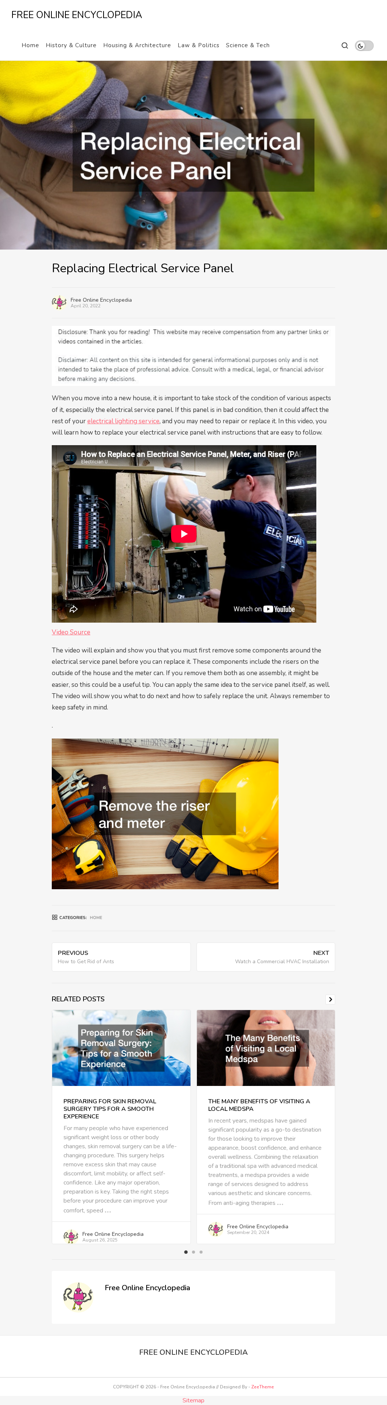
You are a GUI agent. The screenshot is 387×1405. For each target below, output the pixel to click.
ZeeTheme (262, 1387)
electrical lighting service (123, 421)
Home (30, 45)
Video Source (71, 632)
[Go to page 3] (201, 1252)
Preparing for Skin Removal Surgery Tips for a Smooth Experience (109, 1109)
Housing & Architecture (137, 45)
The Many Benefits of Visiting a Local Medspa (259, 1105)
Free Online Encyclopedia (101, 300)
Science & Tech (248, 45)
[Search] (344, 45)
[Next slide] (330, 999)
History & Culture (71, 45)
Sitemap (193, 1400)
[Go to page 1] (185, 1252)
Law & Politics (199, 45)
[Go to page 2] (193, 1252)
